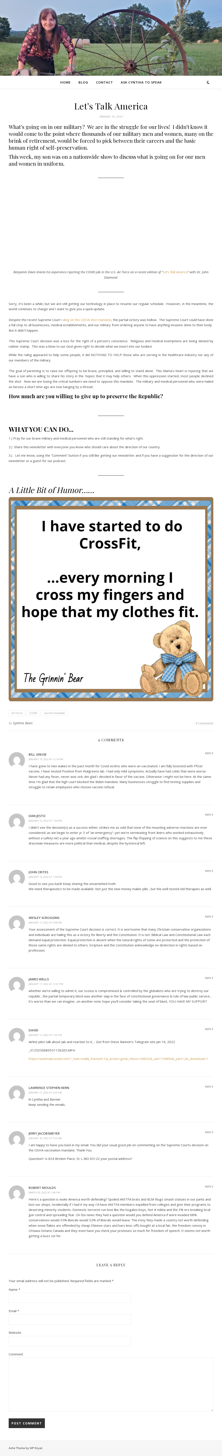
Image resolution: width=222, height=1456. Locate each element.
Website (15, 1332)
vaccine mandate (54, 713)
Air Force (17, 713)
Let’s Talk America (175, 272)
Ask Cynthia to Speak (141, 82)
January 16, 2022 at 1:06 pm (45, 820)
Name (14, 1289)
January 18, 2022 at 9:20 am (45, 1138)
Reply (209, 753)
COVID (33, 713)
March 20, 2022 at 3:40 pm (44, 1192)
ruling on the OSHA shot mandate (86, 320)
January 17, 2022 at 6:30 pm (45, 1092)
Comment (16, 1354)
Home (65, 82)
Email (14, 1311)
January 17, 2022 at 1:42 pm (45, 1035)
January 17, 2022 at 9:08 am (45, 922)
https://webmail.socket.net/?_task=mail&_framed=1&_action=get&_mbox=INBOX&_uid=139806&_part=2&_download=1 (118, 1058)
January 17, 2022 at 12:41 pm (46, 984)
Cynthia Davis (23, 723)
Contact (104, 82)
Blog (83, 82)
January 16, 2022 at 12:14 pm (46, 759)
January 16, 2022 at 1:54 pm (45, 876)
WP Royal (36, 1448)
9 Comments (204, 723)
